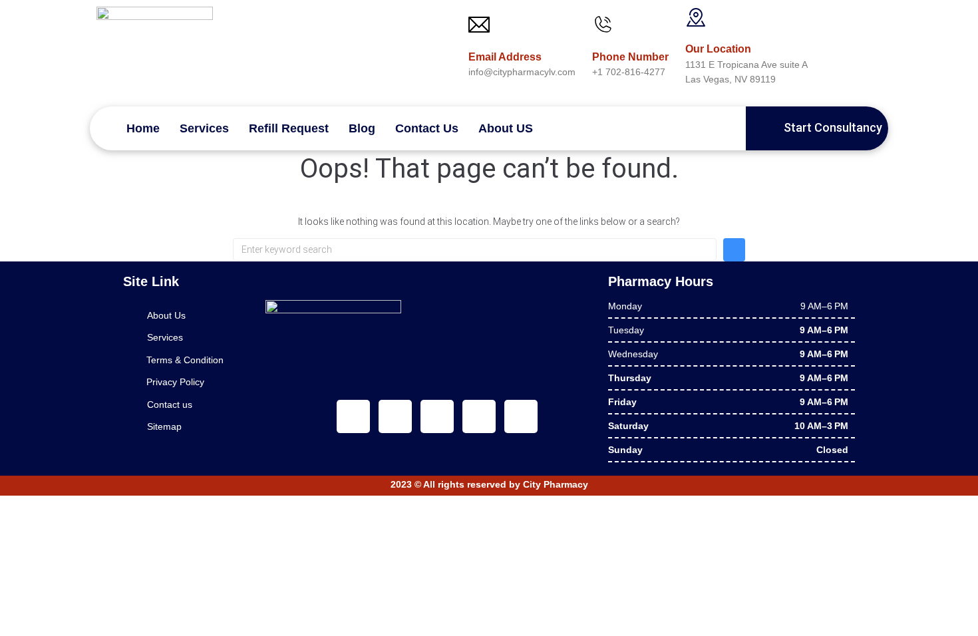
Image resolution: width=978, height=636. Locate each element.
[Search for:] (475, 249)
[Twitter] (395, 416)
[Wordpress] (521, 416)
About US (505, 128)
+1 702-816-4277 (628, 72)
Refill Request (289, 128)
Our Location (718, 49)
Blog (362, 128)
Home (143, 128)
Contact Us (426, 128)
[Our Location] (696, 17)
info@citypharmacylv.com (521, 72)
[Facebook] (353, 416)
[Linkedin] (479, 416)
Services (204, 128)
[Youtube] (437, 416)
